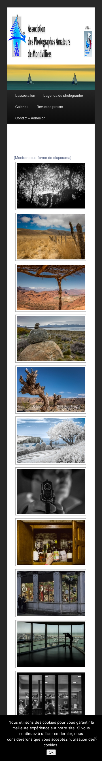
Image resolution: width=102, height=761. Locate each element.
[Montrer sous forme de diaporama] (42, 157)
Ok (51, 752)
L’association (25, 95)
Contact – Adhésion (30, 117)
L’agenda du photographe (63, 95)
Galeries (21, 106)
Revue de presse (50, 106)
